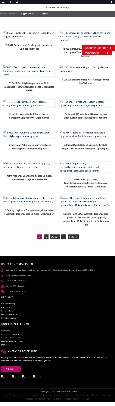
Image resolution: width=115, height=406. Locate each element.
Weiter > (55, 237)
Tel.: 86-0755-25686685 (15, 281)
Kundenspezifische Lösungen (12, 341)
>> (64, 237)
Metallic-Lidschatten (41, 395)
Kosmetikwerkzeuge (9, 314)
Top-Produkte (11, 395)
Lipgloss (44, 13)
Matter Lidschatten (56, 398)
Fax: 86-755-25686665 (15, 286)
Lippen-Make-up (28, 13)
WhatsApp (92, 53)
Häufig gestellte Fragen (10, 334)
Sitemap (25, 395)
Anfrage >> (11, 368)
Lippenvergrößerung (63, 395)
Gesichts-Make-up (8, 303)
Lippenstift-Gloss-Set (78, 398)
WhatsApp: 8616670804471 (17, 291)
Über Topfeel (5, 330)
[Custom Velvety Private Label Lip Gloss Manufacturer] (29, 103)
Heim (2, 13)
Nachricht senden (96, 47)
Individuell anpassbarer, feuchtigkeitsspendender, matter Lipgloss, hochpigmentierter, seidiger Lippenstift (85, 183)
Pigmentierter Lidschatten (88, 395)
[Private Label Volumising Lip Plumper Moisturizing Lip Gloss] (29, 134)
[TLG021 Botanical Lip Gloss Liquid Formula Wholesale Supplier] (86, 69)
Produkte (12, 13)
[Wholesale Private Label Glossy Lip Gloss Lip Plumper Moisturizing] (86, 103)
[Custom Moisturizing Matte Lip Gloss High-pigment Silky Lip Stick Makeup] (86, 167)
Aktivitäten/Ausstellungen (11, 338)
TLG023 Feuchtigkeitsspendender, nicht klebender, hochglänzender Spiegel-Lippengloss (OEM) (29, 87)
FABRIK (4, 345)
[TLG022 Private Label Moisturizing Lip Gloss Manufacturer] (29, 34)
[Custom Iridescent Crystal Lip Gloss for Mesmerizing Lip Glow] (86, 134)
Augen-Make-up (7, 307)
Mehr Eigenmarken (8, 318)
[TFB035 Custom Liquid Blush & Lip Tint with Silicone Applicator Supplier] (86, 36)
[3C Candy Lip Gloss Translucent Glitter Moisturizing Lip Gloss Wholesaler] (29, 199)
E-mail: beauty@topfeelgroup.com (20, 275)
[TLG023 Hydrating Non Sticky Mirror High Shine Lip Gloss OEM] (29, 70)
